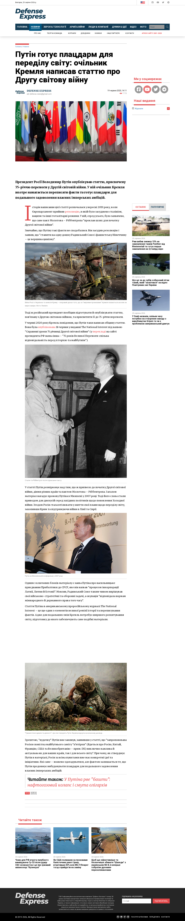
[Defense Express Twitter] (163, 3)
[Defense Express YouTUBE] (158, 3)
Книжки (98, 33)
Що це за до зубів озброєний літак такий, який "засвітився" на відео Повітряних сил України (150, 282)
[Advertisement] (115, 14)
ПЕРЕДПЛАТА (154, 917)
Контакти (129, 33)
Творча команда (54, 33)
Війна (33, 793)
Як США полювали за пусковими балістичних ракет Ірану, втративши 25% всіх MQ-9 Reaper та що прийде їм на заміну (70, 864)
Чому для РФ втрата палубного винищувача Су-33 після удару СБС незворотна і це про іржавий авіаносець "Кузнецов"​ (33, 864)
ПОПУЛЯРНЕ (157, 207)
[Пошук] (167, 27)
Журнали (72, 33)
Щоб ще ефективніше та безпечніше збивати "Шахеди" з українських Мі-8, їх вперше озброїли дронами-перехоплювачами (108, 865)
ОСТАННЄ (140, 207)
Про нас (37, 33)
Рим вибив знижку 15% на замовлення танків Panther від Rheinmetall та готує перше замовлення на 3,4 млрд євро (148, 245)
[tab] (140, 207)
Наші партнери (113, 33)
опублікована (46, 327)
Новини (26, 47)
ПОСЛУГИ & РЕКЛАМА (139, 917)
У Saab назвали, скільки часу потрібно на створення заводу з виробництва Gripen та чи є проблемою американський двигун (150, 320)
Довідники (85, 33)
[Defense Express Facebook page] (152, 3)
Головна (18, 47)
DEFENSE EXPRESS (39, 90)
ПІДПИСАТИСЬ (161, 901)
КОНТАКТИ (165, 917)
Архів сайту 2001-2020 (152, 33)
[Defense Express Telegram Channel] (168, 3)
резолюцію (72, 211)
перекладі (99, 331)
